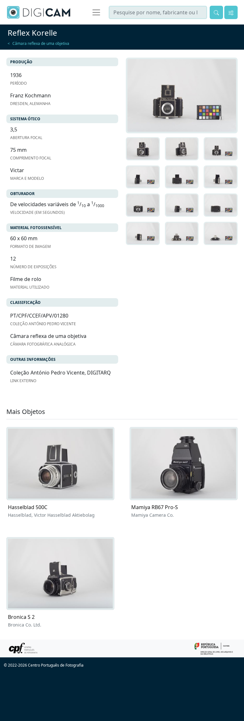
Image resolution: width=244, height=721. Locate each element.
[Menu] (96, 12)
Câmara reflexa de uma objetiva (40, 43)
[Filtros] (231, 12)
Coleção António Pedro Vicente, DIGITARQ (60, 372)
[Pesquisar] (216, 12)
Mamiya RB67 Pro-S (154, 507)
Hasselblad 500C (27, 507)
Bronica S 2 (21, 616)
